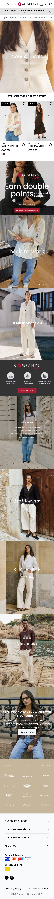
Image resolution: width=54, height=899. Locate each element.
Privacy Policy (13, 888)
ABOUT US (10, 846)
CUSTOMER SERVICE (16, 821)
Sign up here (27, 732)
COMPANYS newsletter (18, 829)
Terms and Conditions (36, 888)
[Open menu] (3, 4)
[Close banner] (49, 12)
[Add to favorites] (24, 103)
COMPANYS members (17, 837)
